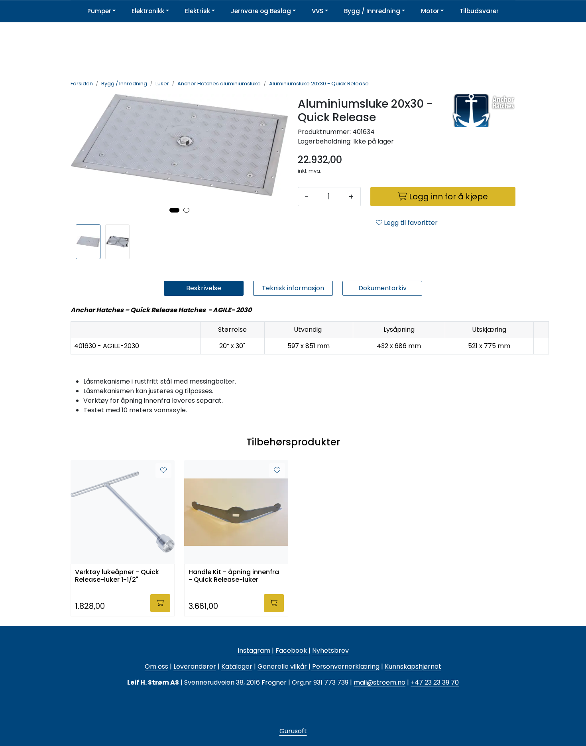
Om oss (156, 666)
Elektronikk (148, 11)
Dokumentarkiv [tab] (382, 288)
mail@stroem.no (379, 682)
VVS (317, 11)
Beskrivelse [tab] (203, 288)
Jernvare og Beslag (261, 11)
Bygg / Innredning (372, 11)
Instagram (255, 650)
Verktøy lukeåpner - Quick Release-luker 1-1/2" (117, 576)
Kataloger (236, 666)
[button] (174, 210)
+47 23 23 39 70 (435, 682)
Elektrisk (197, 11)
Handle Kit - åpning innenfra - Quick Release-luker (234, 576)
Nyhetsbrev (330, 650)
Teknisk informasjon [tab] (293, 288)
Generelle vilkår (282, 666)
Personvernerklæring (345, 666)
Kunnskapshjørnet (413, 666)
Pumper (99, 11)
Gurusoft (293, 731)
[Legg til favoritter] (163, 470)
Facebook (292, 650)
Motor (430, 11)
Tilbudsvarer (479, 11)
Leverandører (194, 666)
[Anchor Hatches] (483, 120)
